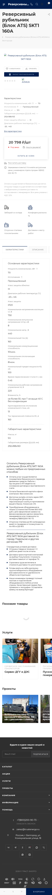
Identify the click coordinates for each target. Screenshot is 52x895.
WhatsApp (23, 855)
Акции (6, 774)
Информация (10, 802)
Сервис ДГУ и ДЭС (17, 671)
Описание (38, 250)
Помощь (7, 810)
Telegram (15, 847)
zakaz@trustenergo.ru (28, 829)
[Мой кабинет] (42, 4)
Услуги (6, 781)
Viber (44, 847)
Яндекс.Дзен (30, 855)
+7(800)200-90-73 (26, 820)
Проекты (7, 788)
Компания (8, 795)
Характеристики (15, 250)
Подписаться (40, 754)
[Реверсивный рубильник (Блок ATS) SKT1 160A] (26, 57)
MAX (37, 847)
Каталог (7, 766)
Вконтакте (8, 847)
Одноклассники (23, 847)
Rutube (30, 847)
